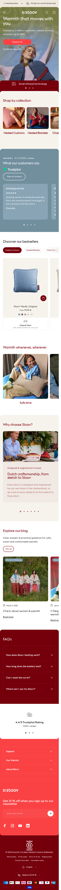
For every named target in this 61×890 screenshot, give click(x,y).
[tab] (12, 250)
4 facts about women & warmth (21, 611)
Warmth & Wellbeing (13, 560)
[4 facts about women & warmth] (25, 579)
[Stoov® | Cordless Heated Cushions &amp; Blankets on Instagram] (12, 825)
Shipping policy (47, 857)
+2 (31, 314)
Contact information (22, 860)
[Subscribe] (50, 813)
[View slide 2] (29, 733)
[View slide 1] (26, 733)
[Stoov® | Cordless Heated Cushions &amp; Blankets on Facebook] (5, 825)
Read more (8, 617)
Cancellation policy (37, 860)
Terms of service (34, 857)
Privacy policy (22, 857)
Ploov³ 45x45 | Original (25, 307)
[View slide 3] (33, 733)
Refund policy (11, 857)
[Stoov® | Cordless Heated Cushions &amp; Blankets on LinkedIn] (28, 825)
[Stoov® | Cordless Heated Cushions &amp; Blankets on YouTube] (20, 825)
